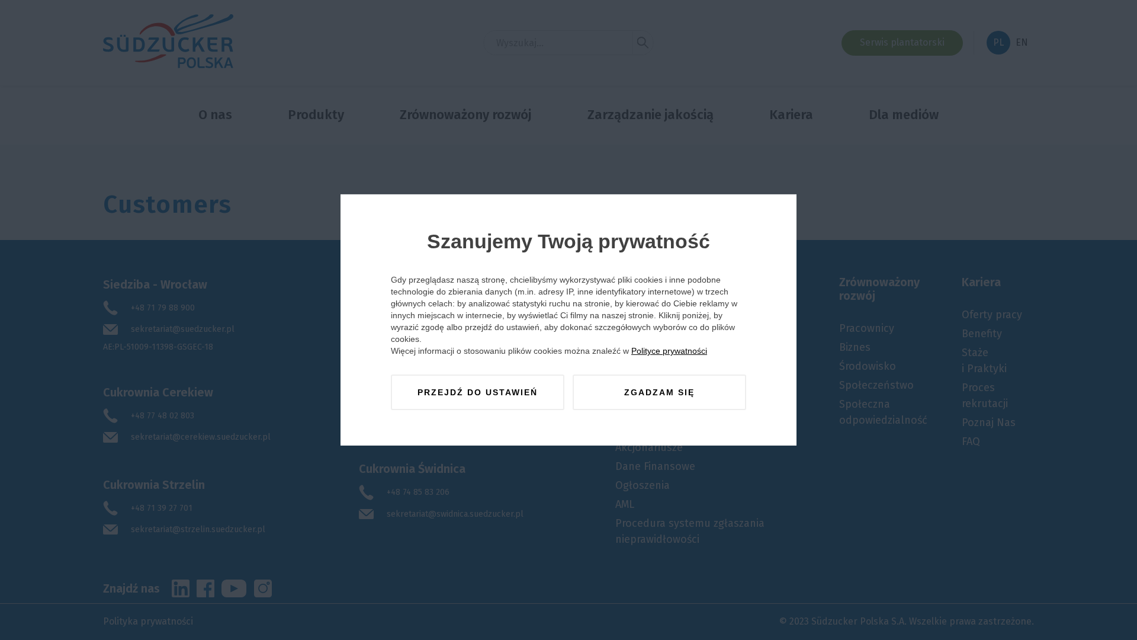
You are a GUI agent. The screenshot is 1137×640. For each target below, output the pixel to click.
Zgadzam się (659, 392)
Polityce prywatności (669, 351)
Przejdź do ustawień (477, 392)
